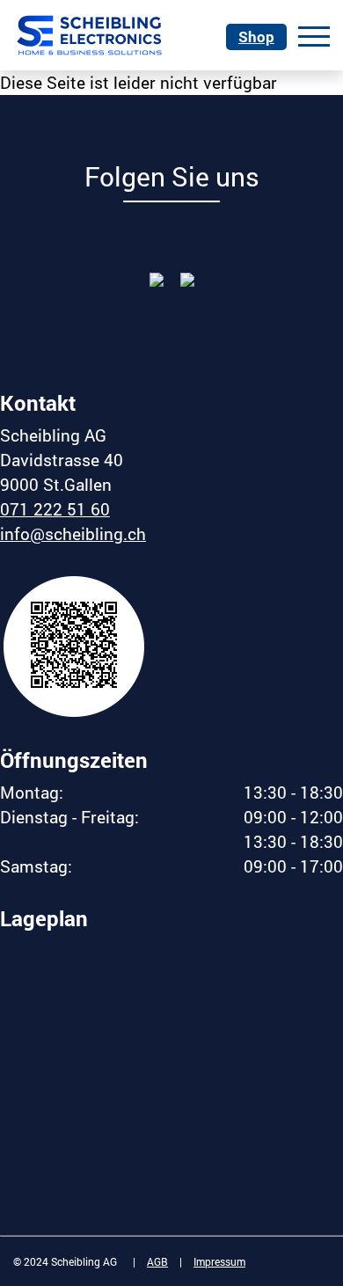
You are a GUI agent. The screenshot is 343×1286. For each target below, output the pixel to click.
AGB (157, 1261)
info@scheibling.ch (73, 533)
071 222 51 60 (55, 509)
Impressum (219, 1261)
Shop (256, 36)
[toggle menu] (314, 33)
